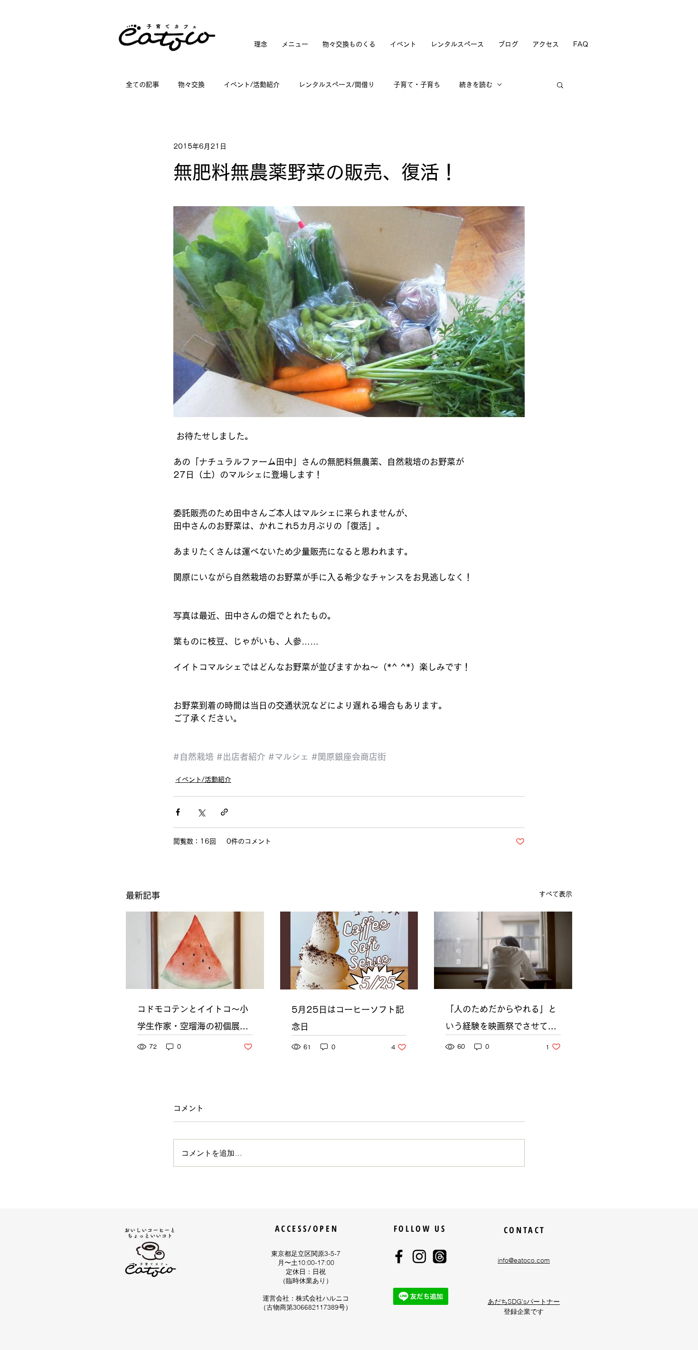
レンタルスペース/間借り (337, 84)
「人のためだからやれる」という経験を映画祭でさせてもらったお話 (501, 1020)
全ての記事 (142, 84)
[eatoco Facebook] (399, 1256)
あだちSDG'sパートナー (524, 1301)
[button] (560, 84)
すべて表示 (555, 894)
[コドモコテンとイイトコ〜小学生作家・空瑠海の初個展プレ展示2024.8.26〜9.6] (195, 950)
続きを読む (475, 84)
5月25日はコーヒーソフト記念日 (348, 1018)
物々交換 (191, 84)
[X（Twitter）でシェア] (201, 812)
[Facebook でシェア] (177, 812)
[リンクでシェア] (224, 812)
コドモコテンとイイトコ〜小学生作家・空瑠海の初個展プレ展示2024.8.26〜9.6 (192, 1020)
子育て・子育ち (417, 84)
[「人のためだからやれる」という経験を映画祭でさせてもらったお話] (503, 950)
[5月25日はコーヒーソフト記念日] (349, 950)
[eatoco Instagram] (419, 1256)
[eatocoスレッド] (440, 1256)
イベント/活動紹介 (252, 84)
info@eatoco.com (524, 1260)
